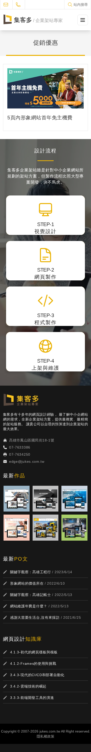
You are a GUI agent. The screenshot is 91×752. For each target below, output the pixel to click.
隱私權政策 (45, 736)
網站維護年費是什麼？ (28, 606)
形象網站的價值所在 (26, 583)
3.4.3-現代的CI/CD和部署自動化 (37, 675)
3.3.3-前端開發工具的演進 (32, 698)
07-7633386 (19, 447)
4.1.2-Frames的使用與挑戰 (33, 663)
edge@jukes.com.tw (26, 461)
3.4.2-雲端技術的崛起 (28, 686)
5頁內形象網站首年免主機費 (40, 117)
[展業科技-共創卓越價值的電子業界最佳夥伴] (74, 498)
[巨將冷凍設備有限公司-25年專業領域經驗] (16, 498)
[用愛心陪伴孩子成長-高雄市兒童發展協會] (16, 527)
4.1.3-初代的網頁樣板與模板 (34, 652)
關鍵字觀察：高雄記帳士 (30, 595)
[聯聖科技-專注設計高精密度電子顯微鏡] (74, 527)
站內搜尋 (81, 5)
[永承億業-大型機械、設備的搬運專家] (45, 527)
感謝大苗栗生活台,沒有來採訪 (35, 617)
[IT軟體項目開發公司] (45, 498)
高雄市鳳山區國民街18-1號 (31, 440)
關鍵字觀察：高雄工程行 (30, 572)
